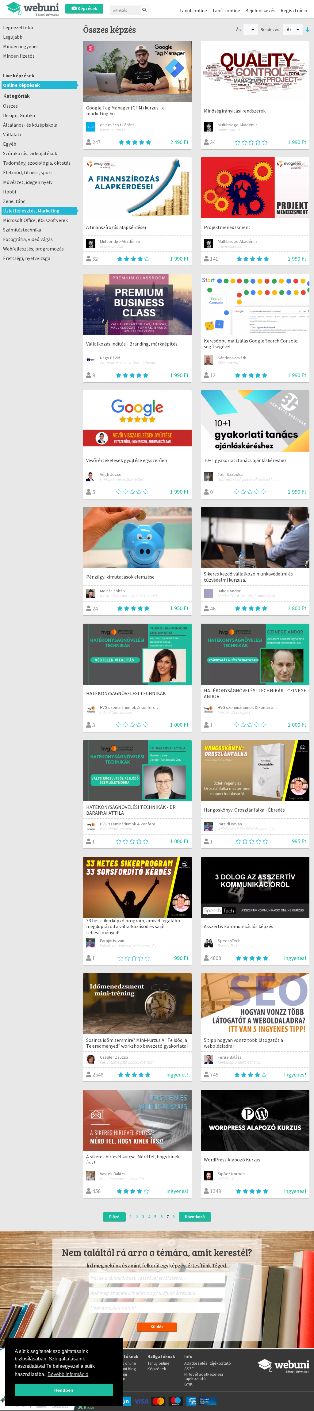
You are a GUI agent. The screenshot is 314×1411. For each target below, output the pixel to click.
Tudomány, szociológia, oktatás (37, 163)
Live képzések (18, 75)
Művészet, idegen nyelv (28, 182)
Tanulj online (193, 10)
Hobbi (9, 192)
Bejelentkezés (260, 10)
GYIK (188, 1384)
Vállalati (12, 134)
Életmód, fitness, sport (27, 172)
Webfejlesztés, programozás (33, 249)
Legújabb (12, 37)
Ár (289, 29)
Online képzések (21, 85)
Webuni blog (124, 1368)
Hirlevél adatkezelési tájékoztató (203, 1376)
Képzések (87, 8)
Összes (10, 106)
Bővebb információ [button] (68, 1374)
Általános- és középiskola (30, 125)
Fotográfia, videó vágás (28, 239)
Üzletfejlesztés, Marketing (31, 211)
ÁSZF (189, 1368)
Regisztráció (294, 10)
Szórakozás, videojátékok (30, 153)
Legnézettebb (18, 27)
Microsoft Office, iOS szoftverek (35, 220)
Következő (195, 1216)
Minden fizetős (19, 56)
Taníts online (226, 10)
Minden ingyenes (21, 46)
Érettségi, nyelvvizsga (26, 258)
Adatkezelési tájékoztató (207, 1363)
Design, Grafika (19, 115)
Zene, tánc (14, 201)
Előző (114, 1216)
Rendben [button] (63, 1390)
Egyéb (9, 144)
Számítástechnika (22, 230)
